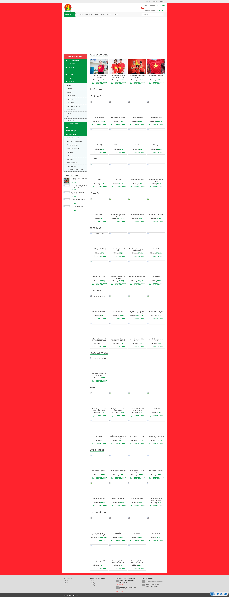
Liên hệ (115, 14)
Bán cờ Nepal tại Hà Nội (118, 117)
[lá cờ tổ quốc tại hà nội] (99, 240)
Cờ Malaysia (156, 145)
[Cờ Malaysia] (156, 136)
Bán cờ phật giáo (118, 311)
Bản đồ (148, 1)
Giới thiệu (80, 14)
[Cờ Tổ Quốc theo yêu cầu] (137, 267)
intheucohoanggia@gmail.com (155, 581)
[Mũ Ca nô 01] (156, 524)
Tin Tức (108, 14)
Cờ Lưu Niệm (71, 99)
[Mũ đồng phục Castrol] (156, 462)
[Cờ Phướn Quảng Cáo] (137, 205)
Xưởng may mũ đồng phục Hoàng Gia (156, 499)
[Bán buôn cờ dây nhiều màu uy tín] (67, 192)
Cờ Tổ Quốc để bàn (99, 276)
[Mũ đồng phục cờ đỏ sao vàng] (137, 462)
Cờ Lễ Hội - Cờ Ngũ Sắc (74, 106)
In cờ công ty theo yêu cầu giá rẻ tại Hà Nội (99, 409)
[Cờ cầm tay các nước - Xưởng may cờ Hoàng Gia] (137, 302)
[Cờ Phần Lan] (118, 136)
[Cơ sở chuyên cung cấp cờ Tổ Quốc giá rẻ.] (137, 240)
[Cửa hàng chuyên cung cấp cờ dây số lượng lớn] (67, 185)
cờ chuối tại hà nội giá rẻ (99, 311)
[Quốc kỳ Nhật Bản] (137, 108)
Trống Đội (70, 159)
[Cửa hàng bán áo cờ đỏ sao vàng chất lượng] (118, 66)
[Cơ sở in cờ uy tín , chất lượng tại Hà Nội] (137, 399)
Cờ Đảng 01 (99, 179)
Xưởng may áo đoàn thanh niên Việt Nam (118, 561)
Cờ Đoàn (69, 88)
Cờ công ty (99, 436)
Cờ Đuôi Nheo (71, 95)
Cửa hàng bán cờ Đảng (137, 179)
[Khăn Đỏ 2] (137, 524)
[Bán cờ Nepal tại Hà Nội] (118, 108)
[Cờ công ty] (99, 427)
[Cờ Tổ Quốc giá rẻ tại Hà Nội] (118, 240)
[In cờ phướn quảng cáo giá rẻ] (118, 205)
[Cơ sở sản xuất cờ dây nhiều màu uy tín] (67, 206)
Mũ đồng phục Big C (137, 498)
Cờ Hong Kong (137, 145)
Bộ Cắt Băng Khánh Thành (75, 170)
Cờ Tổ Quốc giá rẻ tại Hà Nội (118, 249)
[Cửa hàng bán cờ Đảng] (137, 170)
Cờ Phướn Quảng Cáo (137, 214)
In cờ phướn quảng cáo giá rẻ (118, 215)
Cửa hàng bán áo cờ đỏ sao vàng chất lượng (118, 76)
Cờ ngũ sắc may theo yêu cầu (78, 200)
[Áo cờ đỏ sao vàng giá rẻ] (156, 66)
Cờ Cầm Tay (70, 103)
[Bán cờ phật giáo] (118, 302)
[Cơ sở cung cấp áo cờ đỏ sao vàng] (99, 66)
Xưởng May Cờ (69, 14)
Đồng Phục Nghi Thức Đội (74, 141)
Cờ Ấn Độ (99, 145)
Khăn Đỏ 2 (137, 533)
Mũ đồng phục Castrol (156, 471)
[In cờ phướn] (99, 205)
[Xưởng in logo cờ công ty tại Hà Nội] (118, 427)
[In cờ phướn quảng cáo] (156, 205)
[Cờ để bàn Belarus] (156, 108)
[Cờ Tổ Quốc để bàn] (99, 267)
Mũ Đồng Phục (70, 131)
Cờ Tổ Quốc (69, 78)
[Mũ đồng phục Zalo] (99, 489)
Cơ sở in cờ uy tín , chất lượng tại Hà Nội (137, 409)
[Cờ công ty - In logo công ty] (156, 427)
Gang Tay (69, 155)
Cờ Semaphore (71, 166)
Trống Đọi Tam (99, 14)
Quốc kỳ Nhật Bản (137, 117)
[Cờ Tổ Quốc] (156, 267)
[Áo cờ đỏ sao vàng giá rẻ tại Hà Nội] (137, 66)
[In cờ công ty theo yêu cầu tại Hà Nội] (118, 399)
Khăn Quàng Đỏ (72, 162)
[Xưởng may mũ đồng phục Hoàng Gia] (156, 489)
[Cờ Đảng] (118, 170)
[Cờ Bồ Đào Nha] (99, 108)
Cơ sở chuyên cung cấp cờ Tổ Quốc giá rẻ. (137, 249)
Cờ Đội (69, 85)
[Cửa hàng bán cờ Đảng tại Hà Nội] (156, 170)
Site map (161, 1)
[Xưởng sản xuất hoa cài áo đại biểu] (99, 364)
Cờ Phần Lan (118, 145)
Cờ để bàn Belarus (156, 117)
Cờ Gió (69, 113)
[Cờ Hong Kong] (137, 136)
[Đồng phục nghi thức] (99, 552)
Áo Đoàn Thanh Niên (73, 138)
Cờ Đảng (68, 71)
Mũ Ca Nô (70, 152)
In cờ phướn (99, 214)
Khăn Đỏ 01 (118, 533)
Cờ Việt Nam (69, 81)
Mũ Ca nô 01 (156, 533)
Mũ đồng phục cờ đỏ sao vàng (137, 471)
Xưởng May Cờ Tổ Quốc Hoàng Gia (118, 277)
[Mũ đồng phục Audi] (118, 489)
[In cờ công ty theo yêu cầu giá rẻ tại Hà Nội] (99, 399)
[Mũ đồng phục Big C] (137, 489)
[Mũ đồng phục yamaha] (99, 462)
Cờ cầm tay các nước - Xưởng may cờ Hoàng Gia (137, 312)
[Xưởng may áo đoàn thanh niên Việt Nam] (118, 552)
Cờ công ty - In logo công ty (156, 437)
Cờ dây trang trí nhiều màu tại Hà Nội (79, 179)
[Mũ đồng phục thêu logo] (118, 462)
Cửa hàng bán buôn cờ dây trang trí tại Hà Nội (99, 340)
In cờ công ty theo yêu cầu (137, 437)
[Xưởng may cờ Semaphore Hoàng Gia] (99, 524)
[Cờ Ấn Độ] (99, 136)
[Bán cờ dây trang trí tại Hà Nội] (156, 330)
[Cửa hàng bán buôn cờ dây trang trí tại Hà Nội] (99, 330)
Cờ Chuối (70, 92)
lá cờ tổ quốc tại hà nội (99, 249)
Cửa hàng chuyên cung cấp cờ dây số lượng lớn (79, 186)
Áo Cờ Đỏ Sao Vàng (72, 60)
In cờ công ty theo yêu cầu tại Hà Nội (118, 409)
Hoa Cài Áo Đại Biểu (72, 124)
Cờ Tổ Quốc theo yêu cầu (137, 276)
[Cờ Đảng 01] (99, 170)
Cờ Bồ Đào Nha (99, 117)
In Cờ (67, 127)
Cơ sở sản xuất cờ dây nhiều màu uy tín (77, 207)
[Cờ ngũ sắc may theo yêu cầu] (67, 199)
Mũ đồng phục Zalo (99, 498)
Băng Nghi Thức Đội (73, 148)
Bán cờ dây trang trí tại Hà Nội (156, 340)
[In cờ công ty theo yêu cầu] (137, 427)
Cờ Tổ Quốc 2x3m (156, 249)
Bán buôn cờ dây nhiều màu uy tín (78, 193)
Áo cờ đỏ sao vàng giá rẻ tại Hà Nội (137, 76)
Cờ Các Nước (70, 67)
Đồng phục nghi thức (99, 561)
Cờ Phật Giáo (71, 110)
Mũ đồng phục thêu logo (118, 471)
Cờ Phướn (69, 74)
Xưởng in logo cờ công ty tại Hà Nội (118, 437)
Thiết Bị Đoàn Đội (71, 134)
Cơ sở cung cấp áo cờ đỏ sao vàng (99, 76)
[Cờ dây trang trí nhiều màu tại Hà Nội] (67, 181)
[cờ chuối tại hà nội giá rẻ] (99, 302)
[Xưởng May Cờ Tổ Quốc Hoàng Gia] (118, 267)
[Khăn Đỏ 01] (118, 524)
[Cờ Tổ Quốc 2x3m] (156, 240)
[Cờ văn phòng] (156, 399)
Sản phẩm (88, 14)
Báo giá (155, 1)
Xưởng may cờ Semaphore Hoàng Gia (99, 534)
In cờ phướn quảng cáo (156, 214)
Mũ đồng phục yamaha (99, 471)
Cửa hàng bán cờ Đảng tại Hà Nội (156, 180)
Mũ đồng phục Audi (118, 498)
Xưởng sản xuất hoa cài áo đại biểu (99, 374)
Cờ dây (69, 117)
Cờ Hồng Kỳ (70, 120)
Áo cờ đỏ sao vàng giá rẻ (156, 75)
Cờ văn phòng (156, 408)
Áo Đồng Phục (70, 64)
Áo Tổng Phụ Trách (72, 145)
